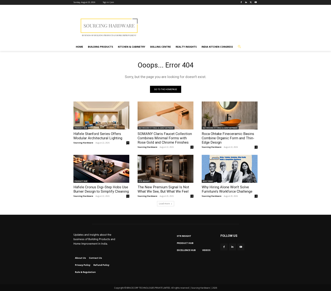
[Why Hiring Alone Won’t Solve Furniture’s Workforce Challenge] (230, 169)
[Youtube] (256, 2)
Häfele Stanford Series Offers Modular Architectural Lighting (97, 136)
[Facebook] (241, 2)
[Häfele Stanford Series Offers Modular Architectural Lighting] (101, 115)
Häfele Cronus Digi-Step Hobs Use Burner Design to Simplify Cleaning (101, 189)
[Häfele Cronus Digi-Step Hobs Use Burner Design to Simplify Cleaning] (101, 169)
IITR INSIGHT (144, 181)
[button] (239, 47)
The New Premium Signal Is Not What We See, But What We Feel (163, 189)
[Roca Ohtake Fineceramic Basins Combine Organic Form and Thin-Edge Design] (230, 115)
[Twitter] (251, 2)
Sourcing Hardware (83, 142)
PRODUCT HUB (80, 128)
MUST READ (208, 181)
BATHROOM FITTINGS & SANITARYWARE (156, 128)
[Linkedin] (246, 2)
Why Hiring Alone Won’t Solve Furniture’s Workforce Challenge (227, 189)
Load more (164, 203)
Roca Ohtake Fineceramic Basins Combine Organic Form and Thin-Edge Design (228, 138)
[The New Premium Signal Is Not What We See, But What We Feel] (165, 169)
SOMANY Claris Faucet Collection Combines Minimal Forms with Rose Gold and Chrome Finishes (165, 138)
